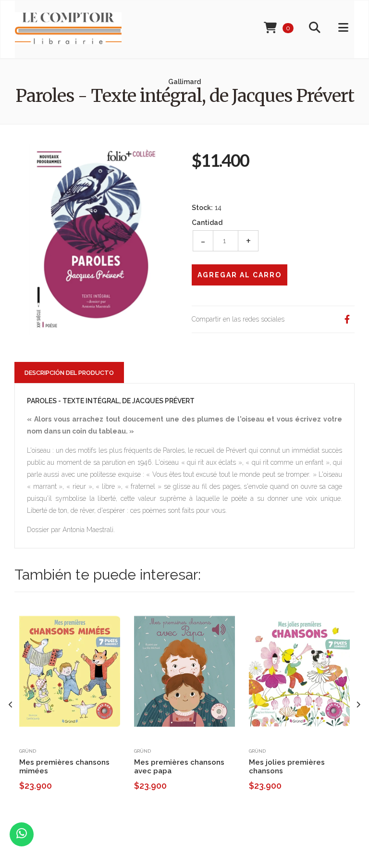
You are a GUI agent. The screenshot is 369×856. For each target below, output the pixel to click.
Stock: (202, 207)
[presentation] (10, 705)
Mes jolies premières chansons (287, 766)
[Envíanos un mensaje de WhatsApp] (22, 834)
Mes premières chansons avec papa (179, 766)
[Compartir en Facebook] (347, 319)
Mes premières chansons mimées (64, 766)
